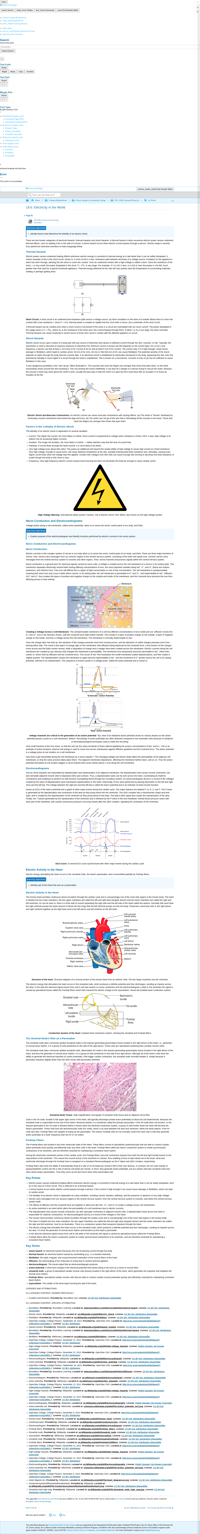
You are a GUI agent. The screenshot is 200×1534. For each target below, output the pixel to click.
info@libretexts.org (151, 1530)
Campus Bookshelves (57, 200)
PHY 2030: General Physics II (127, 200)
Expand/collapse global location (172, 200)
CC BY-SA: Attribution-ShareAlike (104, 1298)
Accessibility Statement (105, 1530)
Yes (54, 1515)
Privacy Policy (72, 1530)
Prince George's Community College (90, 200)
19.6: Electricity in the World (48, 1499)
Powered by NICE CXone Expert (62, 1525)
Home (37, 200)
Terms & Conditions (87, 1530)
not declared (121, 1499)
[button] (9, 153)
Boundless (38, 222)
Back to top (30, 1508)
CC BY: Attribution (71, 1324)
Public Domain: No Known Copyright (153, 1403)
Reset (4, 68)
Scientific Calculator (13, 134)
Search (30, 195)
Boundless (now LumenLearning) (46, 220)
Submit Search (8, 51)
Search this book (7, 43)
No (64, 1515)
